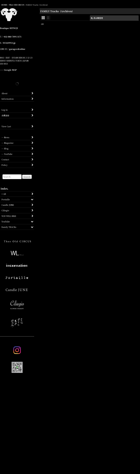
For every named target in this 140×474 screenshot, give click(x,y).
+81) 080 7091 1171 (12, 36)
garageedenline (17, 49)
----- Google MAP (8, 69)
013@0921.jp (9, 42)
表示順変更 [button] (98, 18)
